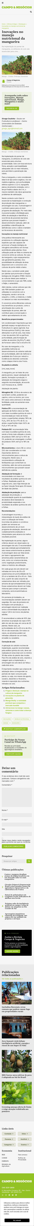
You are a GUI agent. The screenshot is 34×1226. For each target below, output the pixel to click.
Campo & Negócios (13, 80)
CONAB (4, 1158)
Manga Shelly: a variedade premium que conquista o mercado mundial (15, 703)
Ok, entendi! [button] (17, 1220)
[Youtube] (12, 1195)
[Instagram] (6, 1195)
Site (3, 829)
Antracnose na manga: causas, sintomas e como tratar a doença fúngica (18, 710)
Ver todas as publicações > (12, 979)
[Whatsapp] (2, 1195)
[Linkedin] (16, 1195)
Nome (5, 810)
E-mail (5, 820)
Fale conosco (22, 1155)
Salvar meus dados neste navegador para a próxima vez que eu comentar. (16, 841)
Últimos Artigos (12, 24)
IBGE (3, 1155)
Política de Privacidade (22, 1159)
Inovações (7, 719)
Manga (5, 723)
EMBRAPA (5, 1161)
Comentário (7, 785)
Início (3, 24)
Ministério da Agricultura (6, 1165)
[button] (2, 3)
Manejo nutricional (22, 719)
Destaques (22, 24)
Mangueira (16, 723)
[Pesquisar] (29, 861)
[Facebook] (9, 1195)
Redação (9, 82)
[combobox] (14, 861)
